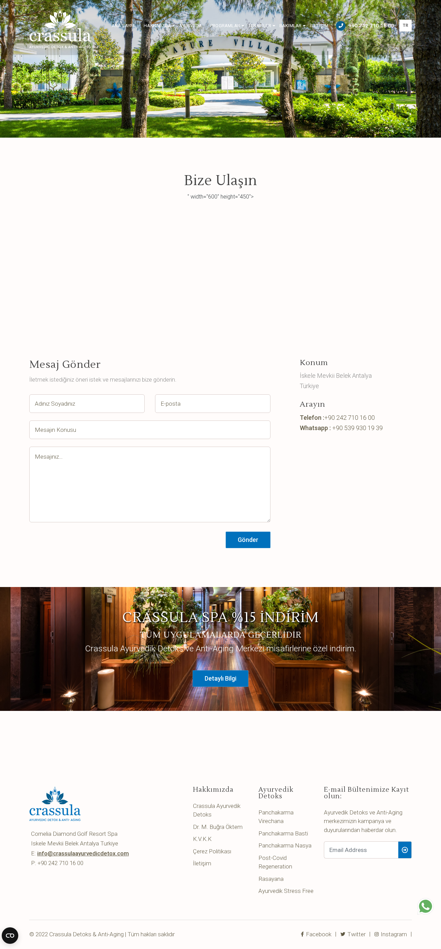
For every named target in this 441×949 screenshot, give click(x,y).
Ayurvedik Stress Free (286, 890)
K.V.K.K (202, 838)
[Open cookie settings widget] (10, 935)
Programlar (225, 25)
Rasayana (271, 878)
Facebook (318, 934)
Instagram (393, 934)
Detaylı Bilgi (220, 678)
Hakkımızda (157, 25)
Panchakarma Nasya (284, 845)
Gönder (248, 539)
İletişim (319, 25)
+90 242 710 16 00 (371, 26)
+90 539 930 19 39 (357, 427)
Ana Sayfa (124, 25)
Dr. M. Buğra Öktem (218, 826)
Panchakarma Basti (283, 833)
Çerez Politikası (212, 851)
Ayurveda (190, 25)
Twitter (356, 934)
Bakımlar (290, 25)
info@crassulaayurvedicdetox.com (83, 853)
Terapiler (259, 25)
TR (405, 25)
